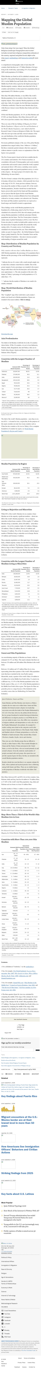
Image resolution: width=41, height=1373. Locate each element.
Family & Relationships (8, 1284)
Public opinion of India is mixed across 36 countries (20, 1232)
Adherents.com (23, 976)
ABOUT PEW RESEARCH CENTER (10, 1341)
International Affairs (7, 1261)
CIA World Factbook (19, 971)
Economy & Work (6, 1288)
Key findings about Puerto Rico (19, 1096)
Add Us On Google (13, 32)
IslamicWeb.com (18, 983)
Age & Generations (7, 1277)
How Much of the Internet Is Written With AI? (21, 1211)
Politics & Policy (6, 1257)
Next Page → (20, 1029)
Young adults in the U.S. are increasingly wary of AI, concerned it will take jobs (21, 1225)
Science (3, 1291)
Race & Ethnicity (6, 1269)
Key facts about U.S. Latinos (17, 1193)
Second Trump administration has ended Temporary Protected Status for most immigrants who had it (19, 1217)
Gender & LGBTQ (6, 1281)
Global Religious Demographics (9, 1057)
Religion (4, 1273)
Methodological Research (9, 1303)
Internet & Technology (8, 1295)
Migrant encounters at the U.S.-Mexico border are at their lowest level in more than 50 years (19, 1121)
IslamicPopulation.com (8, 978)
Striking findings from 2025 (17, 1173)
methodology (14, 58)
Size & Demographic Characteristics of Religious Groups (15, 1066)
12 (23, 1027)
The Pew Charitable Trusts (28, 1350)
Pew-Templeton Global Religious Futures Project (13, 1063)
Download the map (7, 334)
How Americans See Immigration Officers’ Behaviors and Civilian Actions (20, 1149)
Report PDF (8, 1033)
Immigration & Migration (24, 1057)
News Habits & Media (8, 1299)
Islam (33, 1057)
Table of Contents (8, 38)
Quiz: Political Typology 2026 (15, 1206)
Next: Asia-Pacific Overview (20, 1019)
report (7, 58)
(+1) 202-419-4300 (6, 1251)
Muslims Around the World (8, 1060)
